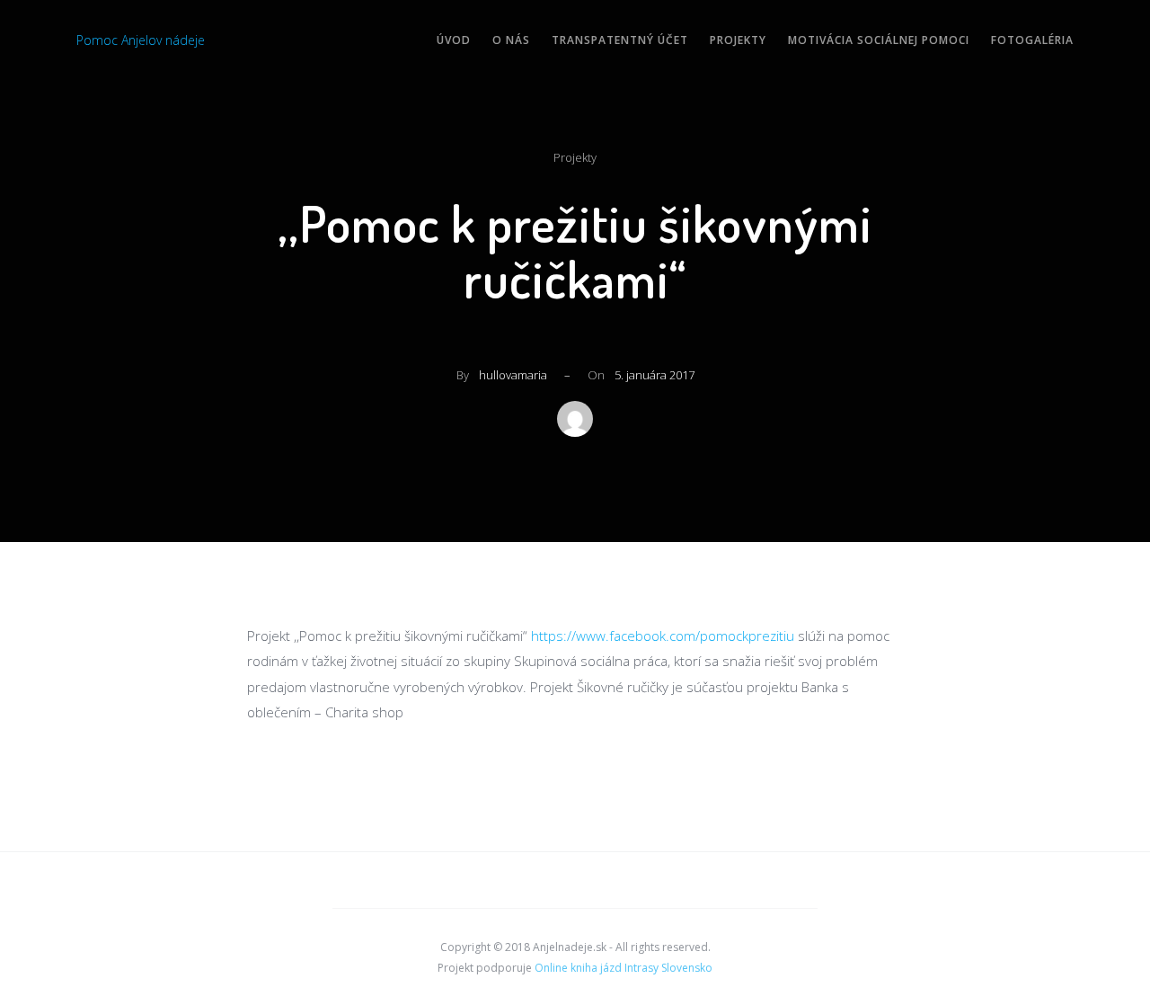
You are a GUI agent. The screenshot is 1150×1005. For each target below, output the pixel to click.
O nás (511, 40)
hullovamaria (513, 375)
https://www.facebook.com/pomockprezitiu (662, 636)
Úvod (454, 40)
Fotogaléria (1032, 40)
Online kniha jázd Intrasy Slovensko (623, 967)
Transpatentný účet (620, 40)
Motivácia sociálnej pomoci (878, 40)
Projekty (738, 40)
